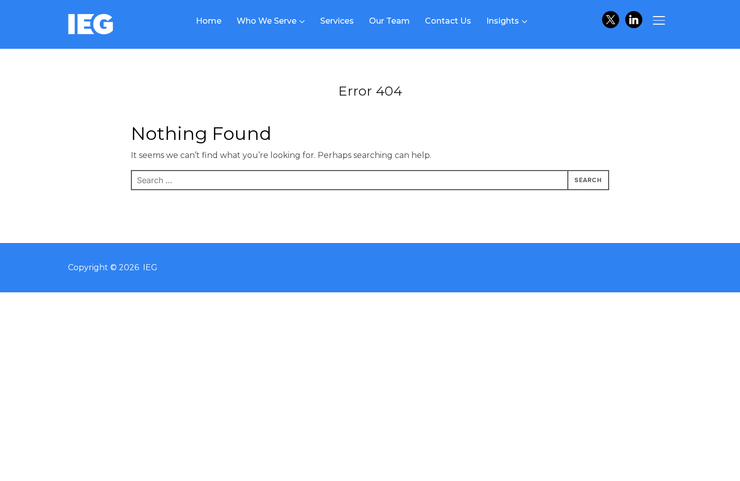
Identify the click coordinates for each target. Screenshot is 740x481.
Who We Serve (267, 21)
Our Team (389, 21)
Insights (502, 21)
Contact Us (448, 21)
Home (208, 21)
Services (337, 21)
